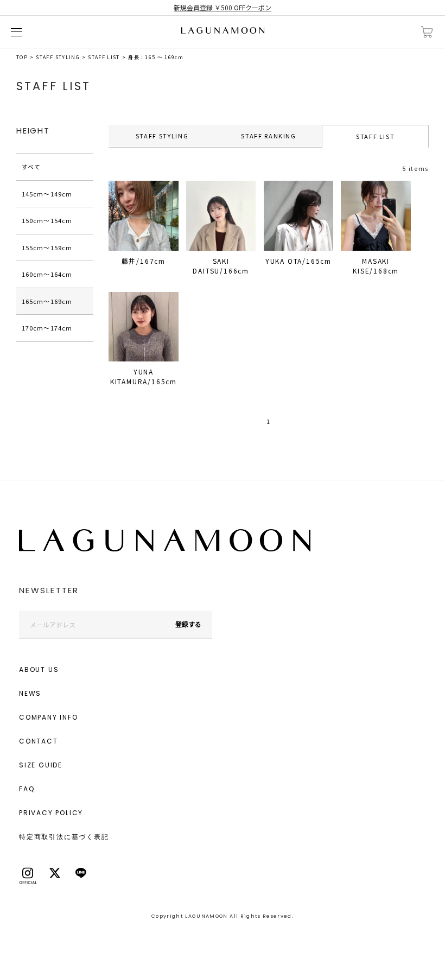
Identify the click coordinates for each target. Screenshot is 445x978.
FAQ (26, 788)
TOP (22, 57)
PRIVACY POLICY (51, 812)
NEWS (30, 693)
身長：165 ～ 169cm (155, 57)
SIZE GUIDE (40, 765)
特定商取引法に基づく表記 (64, 836)
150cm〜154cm (47, 220)
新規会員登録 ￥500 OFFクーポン (222, 7)
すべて (31, 166)
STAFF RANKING (268, 135)
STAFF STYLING (58, 57)
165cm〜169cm (47, 301)
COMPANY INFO (48, 717)
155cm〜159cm (47, 247)
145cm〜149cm (47, 193)
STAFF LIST (104, 57)
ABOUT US (39, 669)
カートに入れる (427, 32)
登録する (188, 623)
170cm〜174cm (47, 327)
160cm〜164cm (47, 274)
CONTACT (38, 741)
